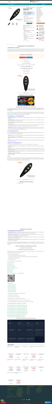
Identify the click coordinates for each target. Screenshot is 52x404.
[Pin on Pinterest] (27, 40)
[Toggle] (44, 7)
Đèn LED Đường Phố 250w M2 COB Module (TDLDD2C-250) (17, 306)
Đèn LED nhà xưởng (10, 393)
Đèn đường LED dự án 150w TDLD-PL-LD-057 (41, 354)
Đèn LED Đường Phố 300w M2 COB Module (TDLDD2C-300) (17, 305)
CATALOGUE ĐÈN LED (31, 4)
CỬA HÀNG (23, 4)
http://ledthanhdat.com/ (19, 390)
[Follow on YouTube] (29, 399)
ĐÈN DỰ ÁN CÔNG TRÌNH (39, 15)
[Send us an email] (27, 399)
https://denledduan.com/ (19, 394)
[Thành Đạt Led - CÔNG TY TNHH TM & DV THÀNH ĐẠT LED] (10, 2)
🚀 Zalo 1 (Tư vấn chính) (22, 57)
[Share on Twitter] (24, 40)
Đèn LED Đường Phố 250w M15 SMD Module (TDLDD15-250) (17, 312)
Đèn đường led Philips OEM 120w (18, 367)
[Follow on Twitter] (26, 399)
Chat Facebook (2, 401)
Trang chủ (17, 4)
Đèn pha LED (9, 391)
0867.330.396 (10, 286)
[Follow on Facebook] (24, 399)
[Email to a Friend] (25, 40)
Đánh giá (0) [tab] (10, 44)
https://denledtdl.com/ (19, 393)
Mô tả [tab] (7, 44)
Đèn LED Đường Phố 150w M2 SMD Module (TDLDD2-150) (17, 309)
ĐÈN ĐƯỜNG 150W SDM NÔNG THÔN (26, 367)
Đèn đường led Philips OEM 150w (10, 367)
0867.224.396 (10, 287)
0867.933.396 (28, 391)
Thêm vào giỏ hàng (29, 23)
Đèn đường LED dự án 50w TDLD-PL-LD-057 (10, 380)
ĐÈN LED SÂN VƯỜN (10, 269)
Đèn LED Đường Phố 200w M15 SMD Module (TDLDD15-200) (17, 313)
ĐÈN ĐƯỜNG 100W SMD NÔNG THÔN (34, 367)
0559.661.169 (28, 392)
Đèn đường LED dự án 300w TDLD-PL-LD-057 (41, 367)
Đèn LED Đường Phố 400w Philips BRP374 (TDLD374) (16, 315)
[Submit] (31, 1)
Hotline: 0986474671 (3, 402)
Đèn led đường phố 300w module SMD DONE (18, 380)
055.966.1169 (10, 290)
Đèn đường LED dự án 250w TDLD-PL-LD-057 (18, 354)
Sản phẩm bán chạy (38, 20)
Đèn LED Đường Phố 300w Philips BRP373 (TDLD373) (16, 316)
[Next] (21, 14)
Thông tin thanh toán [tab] (13, 44)
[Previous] (8, 14)
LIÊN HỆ (36, 4)
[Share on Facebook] (23, 40)
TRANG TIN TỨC (26, 4)
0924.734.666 (10, 291)
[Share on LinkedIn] (28, 40)
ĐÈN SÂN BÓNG (9, 270)
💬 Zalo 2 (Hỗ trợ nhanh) (29, 57)
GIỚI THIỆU (19, 4)
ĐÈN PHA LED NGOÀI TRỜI (39, 7)
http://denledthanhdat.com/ (20, 389)
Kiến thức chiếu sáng (38, 21)
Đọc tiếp (18, 357)
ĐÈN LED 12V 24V (38, 8)
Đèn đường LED (9, 392)
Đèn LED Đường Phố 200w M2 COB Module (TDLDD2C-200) (17, 308)
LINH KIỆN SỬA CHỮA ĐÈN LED (39, 14)
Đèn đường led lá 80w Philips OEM (11, 354)
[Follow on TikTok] (25, 399)
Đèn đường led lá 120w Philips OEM (34, 354)
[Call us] (28, 399)
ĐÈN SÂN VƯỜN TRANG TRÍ (39, 13)
